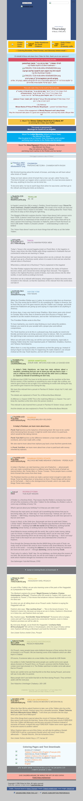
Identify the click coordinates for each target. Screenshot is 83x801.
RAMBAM (31, 417)
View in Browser (27, 3)
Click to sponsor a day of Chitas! (41, 156)
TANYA (30, 240)
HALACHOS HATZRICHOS (39, 642)
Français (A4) (55, 752)
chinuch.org (70, 788)
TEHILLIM (32, 197)
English (46, 752)
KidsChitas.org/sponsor (41, 778)
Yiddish (28, 752)
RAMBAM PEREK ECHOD (39, 458)
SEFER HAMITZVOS (37, 361)
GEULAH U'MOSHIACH (37, 700)
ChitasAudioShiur (20, 44)
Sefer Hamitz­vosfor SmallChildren (41, 44)
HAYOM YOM (33, 292)
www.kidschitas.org (37, 785)
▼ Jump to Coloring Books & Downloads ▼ (41, 570)
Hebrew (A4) (37, 752)
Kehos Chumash (32, 788)
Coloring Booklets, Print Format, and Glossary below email (41, 51)
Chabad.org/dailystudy (50, 788)
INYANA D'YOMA (30, 492)
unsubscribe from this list (27, 793)
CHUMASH (32, 163)
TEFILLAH (32, 579)
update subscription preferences (56, 793)
